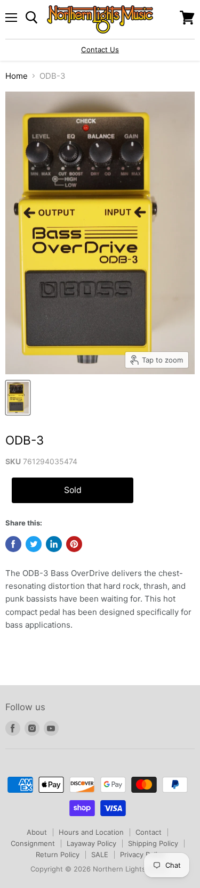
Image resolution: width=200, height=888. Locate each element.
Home (16, 75)
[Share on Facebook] (13, 544)
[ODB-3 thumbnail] (18, 398)
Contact (148, 832)
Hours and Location (91, 832)
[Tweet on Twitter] (34, 544)
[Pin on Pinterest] (74, 544)
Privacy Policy (142, 854)
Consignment (33, 843)
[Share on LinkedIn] (54, 544)
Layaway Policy (91, 843)
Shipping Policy (153, 843)
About (37, 832)
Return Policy (57, 854)
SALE (99, 854)
